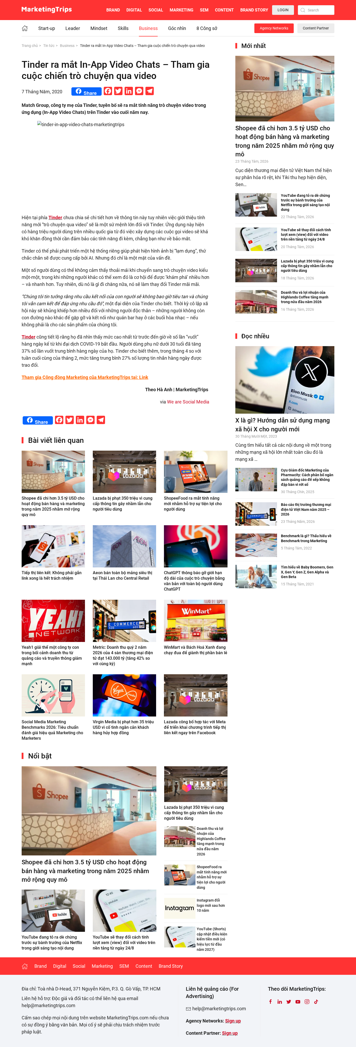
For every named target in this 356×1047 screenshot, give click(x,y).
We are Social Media (188, 402)
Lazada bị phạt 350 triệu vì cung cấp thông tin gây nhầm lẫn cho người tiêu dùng (122, 504)
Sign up (233, 1021)
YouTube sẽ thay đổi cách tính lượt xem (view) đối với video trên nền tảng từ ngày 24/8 (124, 943)
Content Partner (316, 28)
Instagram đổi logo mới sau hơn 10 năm (211, 905)
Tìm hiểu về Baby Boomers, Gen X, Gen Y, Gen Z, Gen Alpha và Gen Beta (307, 572)
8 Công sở (207, 28)
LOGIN (283, 10)
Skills (123, 28)
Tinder (55, 217)
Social (156, 10)
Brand (113, 10)
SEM (204, 10)
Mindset (98, 28)
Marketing (181, 10)
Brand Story (254, 10)
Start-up (46, 28)
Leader (72, 28)
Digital (134, 10)
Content (224, 10)
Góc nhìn (177, 28)
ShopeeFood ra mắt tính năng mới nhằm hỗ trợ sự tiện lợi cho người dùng (193, 504)
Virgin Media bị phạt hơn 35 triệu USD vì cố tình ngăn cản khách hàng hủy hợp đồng (123, 727)
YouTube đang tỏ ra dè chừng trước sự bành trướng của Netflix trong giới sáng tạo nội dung (52, 943)
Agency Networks (274, 28)
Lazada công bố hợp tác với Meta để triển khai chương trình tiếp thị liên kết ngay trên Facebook (195, 727)
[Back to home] (47, 10)
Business (148, 28)
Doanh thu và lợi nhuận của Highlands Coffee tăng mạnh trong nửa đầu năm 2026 (304, 297)
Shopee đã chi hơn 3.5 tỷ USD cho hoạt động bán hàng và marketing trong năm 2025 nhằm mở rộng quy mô (85, 871)
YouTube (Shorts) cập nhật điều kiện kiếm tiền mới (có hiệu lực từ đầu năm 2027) (212, 939)
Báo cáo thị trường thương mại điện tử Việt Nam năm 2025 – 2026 (306, 509)
